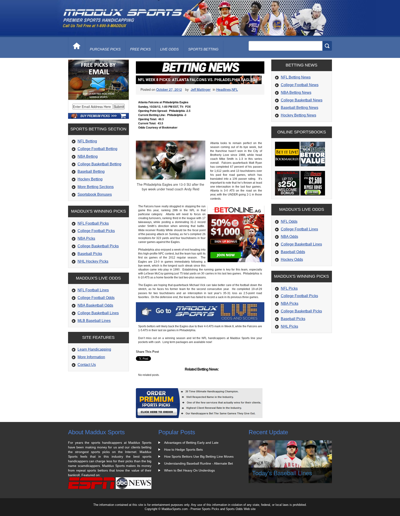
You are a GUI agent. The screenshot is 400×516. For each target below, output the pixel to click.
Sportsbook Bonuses (95, 194)
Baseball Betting (91, 171)
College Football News (300, 85)
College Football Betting (97, 149)
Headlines (223, 89)
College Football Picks (96, 231)
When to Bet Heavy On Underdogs (189, 470)
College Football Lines (299, 229)
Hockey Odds (292, 259)
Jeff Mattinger (201, 89)
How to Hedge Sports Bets (183, 449)
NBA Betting (88, 156)
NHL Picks (289, 326)
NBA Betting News (296, 92)
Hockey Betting (90, 179)
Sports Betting (203, 49)
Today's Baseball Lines (282, 472)
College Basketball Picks (98, 246)
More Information (91, 357)
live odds (169, 49)
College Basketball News (301, 100)
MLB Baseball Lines (94, 321)
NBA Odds (289, 237)
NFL (235, 89)
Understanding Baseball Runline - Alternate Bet (198, 463)
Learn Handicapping (94, 349)
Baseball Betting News (299, 108)
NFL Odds (289, 221)
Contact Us (87, 365)
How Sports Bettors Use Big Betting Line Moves (199, 456)
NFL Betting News (296, 77)
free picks (140, 49)
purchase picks (105, 49)
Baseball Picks (90, 254)
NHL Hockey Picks (93, 261)
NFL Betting (87, 141)
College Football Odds (96, 298)
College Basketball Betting (99, 164)
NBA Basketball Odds (95, 305)
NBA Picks (86, 238)
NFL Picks (289, 288)
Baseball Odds (293, 252)
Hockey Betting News (298, 115)
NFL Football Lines (93, 290)
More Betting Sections (96, 187)
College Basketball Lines (98, 313)
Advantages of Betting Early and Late (191, 442)
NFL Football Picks (93, 223)
